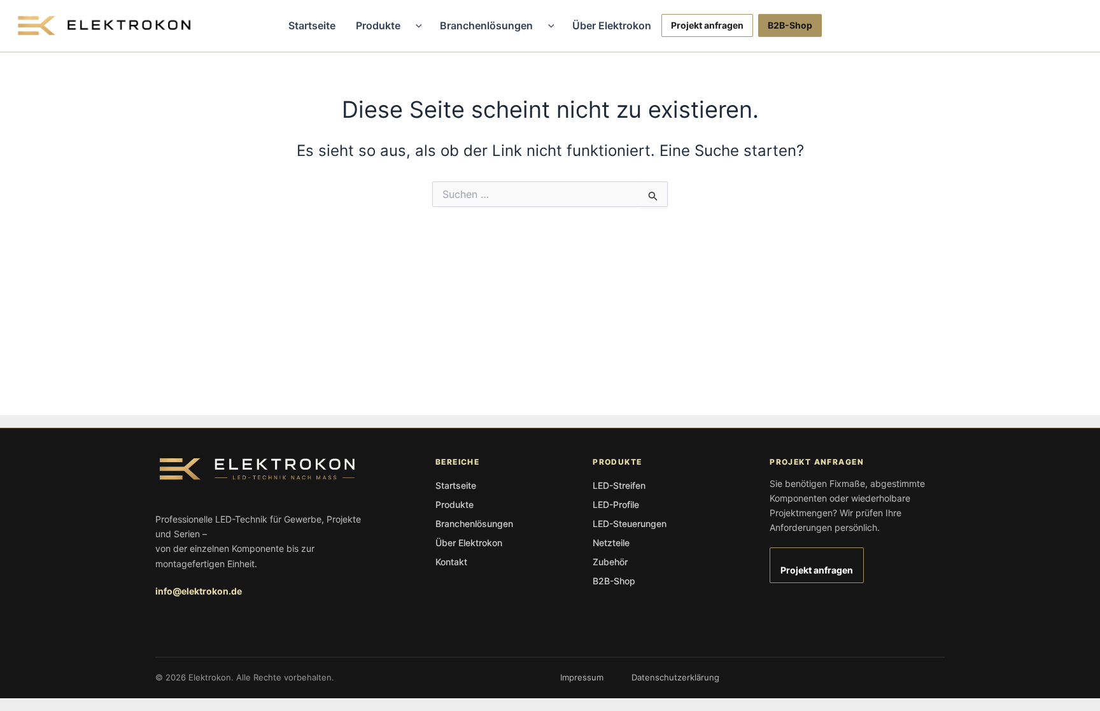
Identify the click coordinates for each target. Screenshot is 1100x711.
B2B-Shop (790, 25)
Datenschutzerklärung (675, 677)
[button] (416, 25)
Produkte (378, 25)
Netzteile (611, 542)
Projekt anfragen (707, 25)
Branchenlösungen (486, 25)
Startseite (311, 25)
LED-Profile (616, 504)
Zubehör (610, 561)
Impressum (581, 677)
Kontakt (451, 561)
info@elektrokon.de (198, 591)
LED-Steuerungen (629, 523)
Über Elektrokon (611, 25)
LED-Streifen (619, 485)
